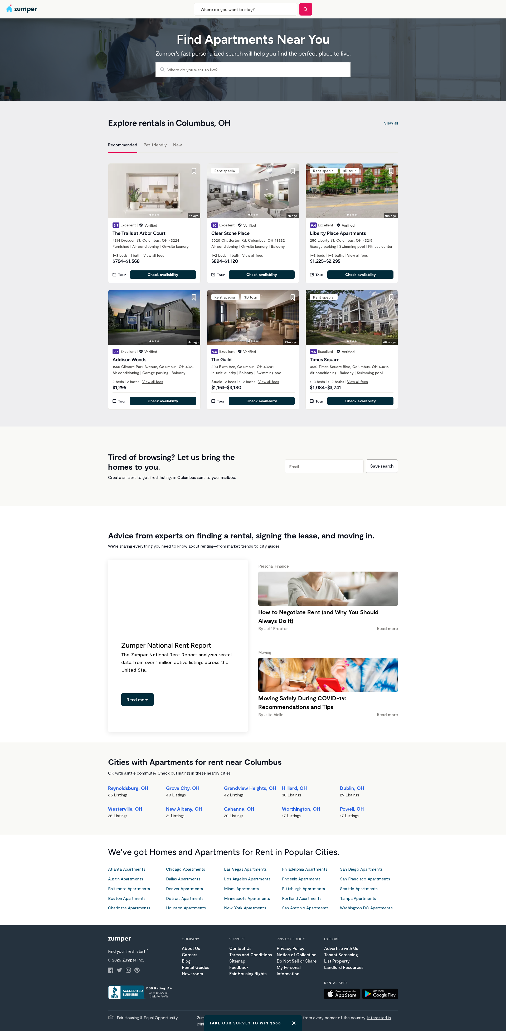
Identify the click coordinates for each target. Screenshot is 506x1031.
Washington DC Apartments (366, 907)
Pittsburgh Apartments (303, 888)
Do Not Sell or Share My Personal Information (297, 967)
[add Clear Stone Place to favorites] (292, 171)
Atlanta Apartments (126, 868)
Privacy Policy (290, 948)
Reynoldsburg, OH (128, 788)
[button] (343, 995)
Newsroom (192, 973)
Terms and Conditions (250, 954)
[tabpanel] (253, 283)
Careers (189, 954)
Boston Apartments (126, 898)
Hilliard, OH (294, 788)
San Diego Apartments (361, 868)
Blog (186, 960)
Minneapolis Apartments (247, 898)
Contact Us (240, 948)
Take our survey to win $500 (245, 1023)
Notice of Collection (297, 954)
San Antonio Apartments (305, 907)
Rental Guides (195, 967)
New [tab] (177, 144)
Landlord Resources (343, 967)
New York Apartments (245, 907)
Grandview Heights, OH (250, 788)
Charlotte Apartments (129, 907)
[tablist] (253, 145)
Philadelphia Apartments (305, 868)
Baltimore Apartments (129, 888)
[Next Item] (193, 191)
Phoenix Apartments (301, 878)
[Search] (305, 9)
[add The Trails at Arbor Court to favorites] (194, 171)
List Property (337, 960)
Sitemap (237, 960)
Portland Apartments (302, 898)
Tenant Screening (341, 954)
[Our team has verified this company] (141, 225)
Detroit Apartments (185, 898)
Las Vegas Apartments (245, 868)
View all (391, 122)
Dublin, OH (352, 788)
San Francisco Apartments (365, 878)
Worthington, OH (301, 809)
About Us (191, 948)
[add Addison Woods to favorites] (194, 297)
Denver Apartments (184, 888)
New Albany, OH (184, 809)
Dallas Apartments (183, 878)
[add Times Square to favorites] (391, 297)
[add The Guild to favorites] (292, 297)
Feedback (239, 967)
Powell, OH (352, 809)
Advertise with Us (341, 948)
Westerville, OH (125, 809)
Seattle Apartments (359, 888)
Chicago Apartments (185, 868)
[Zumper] (22, 9)
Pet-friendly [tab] (155, 144)
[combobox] (245, 9)
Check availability (163, 274)
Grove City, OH (183, 788)
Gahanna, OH (239, 809)
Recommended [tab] (122, 144)
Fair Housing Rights (248, 973)
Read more (137, 699)
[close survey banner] (293, 1023)
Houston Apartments (186, 907)
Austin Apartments (125, 878)
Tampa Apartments (358, 898)
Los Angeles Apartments (247, 878)
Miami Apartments (241, 888)
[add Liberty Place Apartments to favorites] (391, 171)
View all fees (153, 255)
